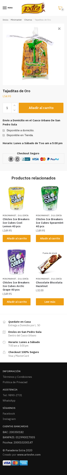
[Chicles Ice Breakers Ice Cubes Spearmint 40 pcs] (50, 198)
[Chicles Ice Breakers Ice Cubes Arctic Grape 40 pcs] (17, 262)
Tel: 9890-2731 (12, 395)
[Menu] (5, 8)
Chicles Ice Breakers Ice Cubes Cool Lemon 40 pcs (16, 222)
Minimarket (16, 19)
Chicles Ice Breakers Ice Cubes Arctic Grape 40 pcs (16, 286)
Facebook (9, 413)
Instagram (9, 419)
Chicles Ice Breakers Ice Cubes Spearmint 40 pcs (49, 222)
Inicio (5, 19)
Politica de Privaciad (15, 382)
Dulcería (23, 215)
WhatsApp (9, 400)
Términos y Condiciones (17, 377)
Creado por (22, 454)
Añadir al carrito (41, 108)
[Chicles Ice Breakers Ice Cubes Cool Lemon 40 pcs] (17, 198)
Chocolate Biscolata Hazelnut (49, 284)
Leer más (49, 301)
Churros (28, 19)
